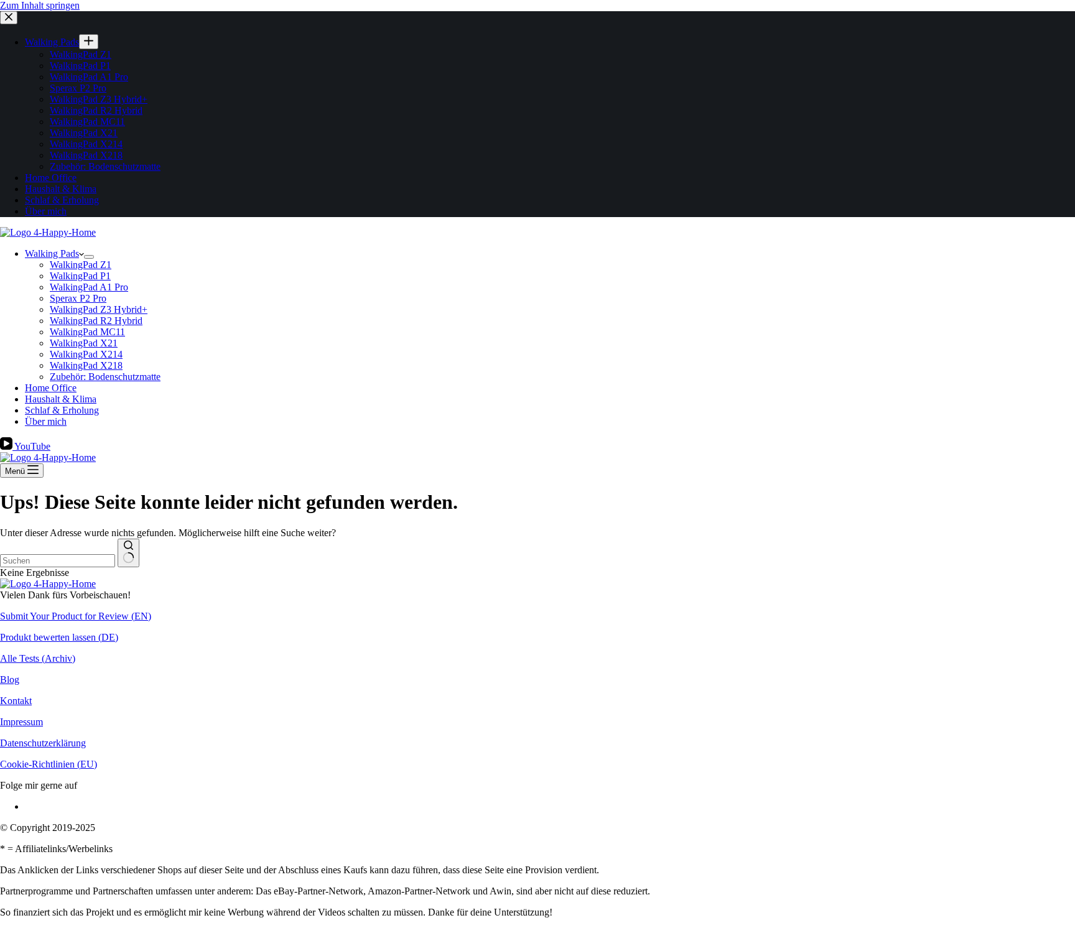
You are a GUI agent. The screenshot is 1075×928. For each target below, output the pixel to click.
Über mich (46, 421)
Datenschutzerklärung (43, 743)
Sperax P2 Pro (78, 298)
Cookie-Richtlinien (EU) (48, 764)
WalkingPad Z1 (80, 264)
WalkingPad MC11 (87, 332)
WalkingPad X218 (86, 365)
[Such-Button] (128, 553)
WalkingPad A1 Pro (89, 287)
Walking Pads (52, 253)
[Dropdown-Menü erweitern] (89, 257)
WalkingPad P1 (80, 276)
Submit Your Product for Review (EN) (75, 616)
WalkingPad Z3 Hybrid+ (98, 309)
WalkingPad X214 (86, 354)
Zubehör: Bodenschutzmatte (105, 376)
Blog (9, 679)
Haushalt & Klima (60, 399)
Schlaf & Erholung (62, 410)
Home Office (51, 388)
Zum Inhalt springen (40, 5)
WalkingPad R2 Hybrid (96, 320)
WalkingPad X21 (84, 343)
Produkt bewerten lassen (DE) (59, 637)
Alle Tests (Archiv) (37, 658)
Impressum (21, 722)
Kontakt (16, 700)
